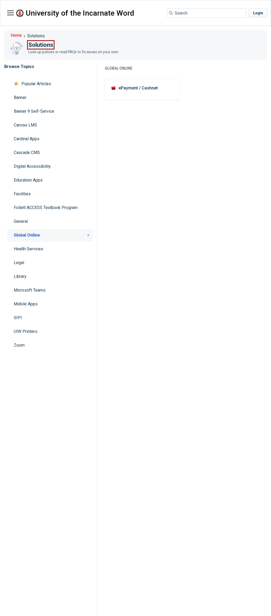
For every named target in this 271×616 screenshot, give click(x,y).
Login (258, 13)
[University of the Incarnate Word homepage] (20, 13)
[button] (10, 12)
